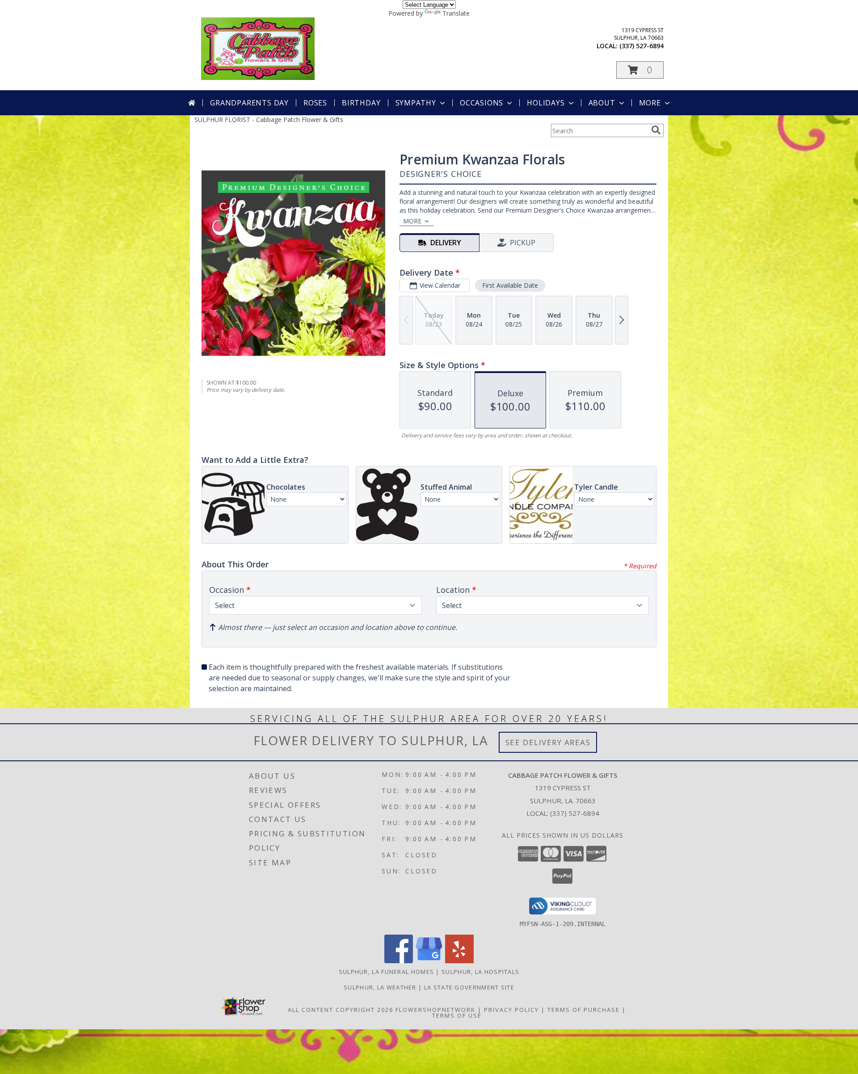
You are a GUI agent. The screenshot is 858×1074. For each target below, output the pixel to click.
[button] (640, 70)
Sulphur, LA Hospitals (480, 972)
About (602, 103)
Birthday (361, 103)
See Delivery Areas (548, 742)
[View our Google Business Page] (429, 961)
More (650, 103)
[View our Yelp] (459, 961)
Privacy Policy (511, 1010)
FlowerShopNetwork (435, 1010)
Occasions (481, 103)
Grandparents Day (249, 103)
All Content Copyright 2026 (340, 1010)
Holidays (545, 103)
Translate (456, 13)
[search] (656, 130)
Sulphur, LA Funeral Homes (386, 972)
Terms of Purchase (583, 1010)
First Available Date (510, 285)
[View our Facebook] (398, 961)
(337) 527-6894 (641, 46)
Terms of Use (457, 1015)
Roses (315, 103)
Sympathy (415, 103)
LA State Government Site (469, 987)
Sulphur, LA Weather (380, 987)
